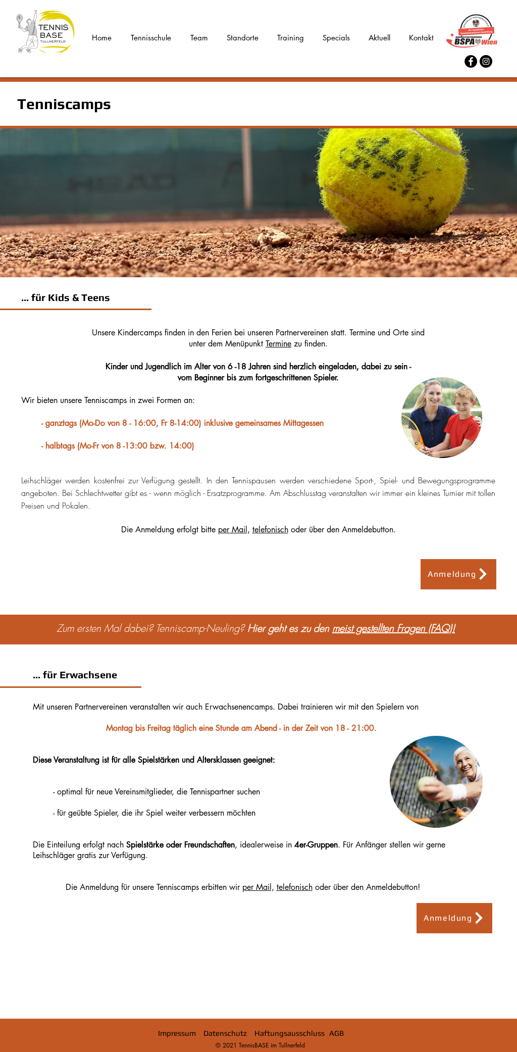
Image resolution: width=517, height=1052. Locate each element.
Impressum (177, 1033)
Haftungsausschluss (289, 1033)
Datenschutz (225, 1033)
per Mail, (234, 529)
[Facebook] (470, 61)
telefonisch (270, 529)
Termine (278, 343)
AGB (336, 1033)
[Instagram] (486, 61)
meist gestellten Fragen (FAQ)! (393, 628)
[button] (458, 574)
